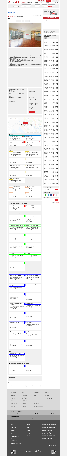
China (28, 427)
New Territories (47, 392)
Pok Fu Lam (13, 406)
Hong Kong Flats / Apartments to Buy (48, 432)
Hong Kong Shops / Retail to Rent (48, 429)
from (19, 6)
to (41, 5)
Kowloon (35, 401)
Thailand (28, 418)
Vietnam (18, 418)
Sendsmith (57, 202)
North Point (24, 404)
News (12, 425)
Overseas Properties (41, 0)
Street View (27, 20)
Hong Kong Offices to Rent (47, 425)
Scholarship (13, 430)
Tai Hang (23, 408)
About (12, 424)
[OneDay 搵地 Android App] (38, 451)
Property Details (12, 20)
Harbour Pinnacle (36, 408)
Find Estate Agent (14, 432)
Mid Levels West (13, 392)
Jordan (12, 408)
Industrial (36, 2)
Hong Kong (13, 418)
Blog (12, 438)
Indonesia (42, 418)
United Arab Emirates (30, 432)
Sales (46, 38)
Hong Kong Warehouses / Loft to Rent (48, 427)
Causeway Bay (24, 395)
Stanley (23, 397)
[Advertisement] (25, 77)
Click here (25, 122)
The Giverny (47, 395)
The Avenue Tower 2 (37, 398)
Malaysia (38, 418)
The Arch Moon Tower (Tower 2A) (39, 406)
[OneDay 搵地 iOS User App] (29, 451)
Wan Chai (12, 394)
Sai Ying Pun (13, 404)
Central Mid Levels (14, 403)
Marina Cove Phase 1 (48, 398)
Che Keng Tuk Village (48, 397)
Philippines (23, 418)
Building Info (18, 20)
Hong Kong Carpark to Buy (47, 438)
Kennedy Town (24, 400)
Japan (28, 429)
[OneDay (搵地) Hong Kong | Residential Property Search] (13, 1)
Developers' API (14, 440)
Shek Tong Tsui (24, 401)
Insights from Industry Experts (16, 443)
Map (23, 20)
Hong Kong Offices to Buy (46, 433)
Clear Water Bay (13, 397)
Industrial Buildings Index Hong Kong (47, 413)
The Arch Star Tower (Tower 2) (39, 404)
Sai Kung (12, 400)
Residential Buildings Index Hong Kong (18, 413)
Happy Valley (13, 395)
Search (50, 6)
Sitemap (12, 433)
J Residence (36, 394)
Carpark (42, 2)
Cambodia (28, 425)
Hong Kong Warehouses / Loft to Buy (48, 435)
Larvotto (35, 395)
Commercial (30, 2)
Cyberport (24, 406)
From (34, 5)
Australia (28, 424)
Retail (48, 2)
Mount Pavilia (47, 394)
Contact (12, 429)
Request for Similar (51, 17)
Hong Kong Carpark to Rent (47, 430)
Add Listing (48, 0)
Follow (31, 112)
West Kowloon (13, 398)
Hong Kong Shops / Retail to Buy (48, 436)
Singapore (33, 418)
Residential (23, 2)
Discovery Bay (13, 401)
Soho (23, 392)
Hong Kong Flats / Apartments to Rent (49, 424)
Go (56, 189)
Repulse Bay (24, 394)
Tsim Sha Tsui (24, 398)
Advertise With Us (14, 427)
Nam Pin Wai (24, 403)
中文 (58, 2)
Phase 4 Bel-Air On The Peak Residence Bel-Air (39, 397)
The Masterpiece (36, 403)
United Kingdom (29, 433)
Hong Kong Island (37, 392)
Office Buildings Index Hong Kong (32, 413)
